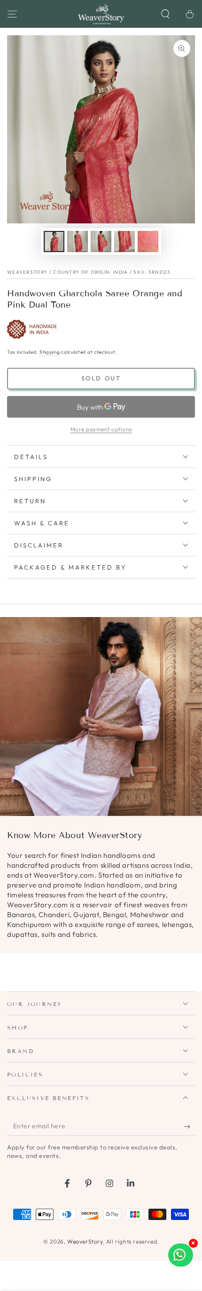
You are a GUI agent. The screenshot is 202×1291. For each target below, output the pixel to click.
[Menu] (12, 14)
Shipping (49, 352)
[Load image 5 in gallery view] (148, 241)
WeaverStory (85, 1241)
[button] (165, 14)
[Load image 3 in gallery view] (101, 241)
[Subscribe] (189, 1126)
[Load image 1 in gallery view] (54, 241)
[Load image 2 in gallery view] (77, 241)
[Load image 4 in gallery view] (124, 241)
